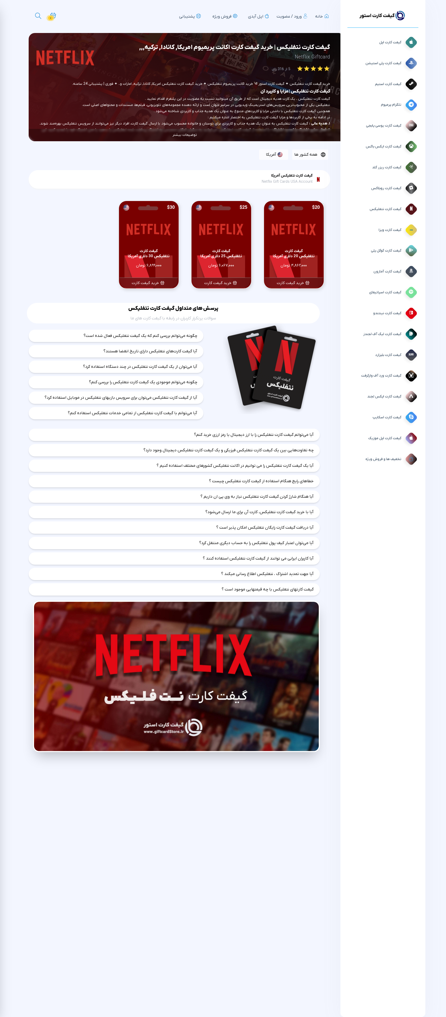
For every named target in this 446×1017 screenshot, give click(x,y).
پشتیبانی (187, 16)
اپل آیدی (255, 16)
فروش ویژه (222, 16)
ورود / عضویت (289, 16)
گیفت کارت (307, 111)
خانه (319, 16)
